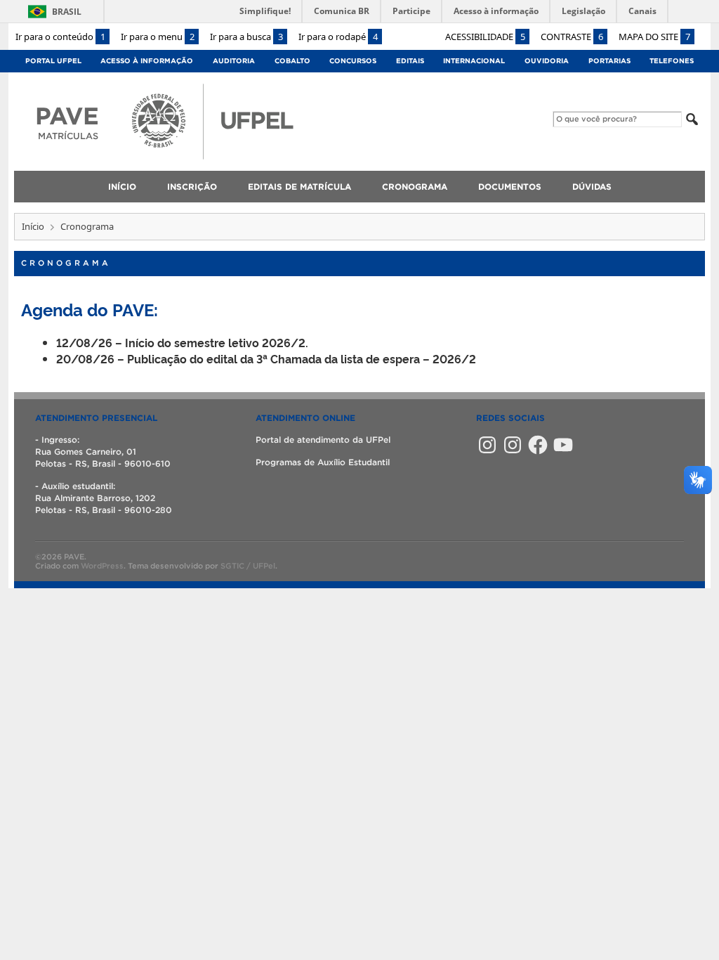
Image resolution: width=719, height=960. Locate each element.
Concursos (352, 61)
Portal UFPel (53, 61)
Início (33, 226)
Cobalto (292, 61)
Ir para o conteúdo (60, 36)
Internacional (474, 61)
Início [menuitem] (122, 186)
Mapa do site (654, 36)
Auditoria (234, 61)
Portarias (609, 61)
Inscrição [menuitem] (192, 186)
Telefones (671, 61)
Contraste (572, 36)
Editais (410, 61)
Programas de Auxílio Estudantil (323, 462)
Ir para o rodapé (338, 36)
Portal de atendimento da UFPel (323, 439)
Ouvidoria (547, 61)
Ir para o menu (157, 36)
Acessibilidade (485, 36)
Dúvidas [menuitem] (592, 186)
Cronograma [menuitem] (414, 186)
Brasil (66, 12)
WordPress (102, 566)
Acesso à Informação (146, 61)
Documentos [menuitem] (509, 186)
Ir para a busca (246, 36)
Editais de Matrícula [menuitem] (299, 186)
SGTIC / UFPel (247, 566)
